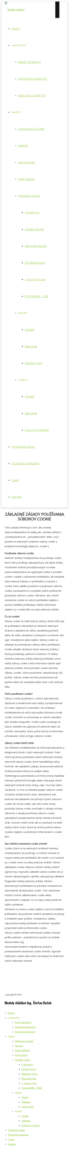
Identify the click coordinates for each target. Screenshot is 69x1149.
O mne (15, 480)
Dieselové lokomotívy (32, 95)
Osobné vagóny (34, 229)
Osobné (29, 329)
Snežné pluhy (33, 363)
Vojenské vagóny (29, 196)
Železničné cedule (23, 446)
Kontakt (16, 497)
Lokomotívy (32, 212)
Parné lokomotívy (29, 62)
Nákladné (31, 346)
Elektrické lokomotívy (32, 78)
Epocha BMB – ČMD (36, 296)
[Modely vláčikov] (15, 9)
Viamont (23, 145)
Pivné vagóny (26, 179)
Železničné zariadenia (25, 463)
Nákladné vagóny (36, 246)
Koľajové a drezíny (37, 430)
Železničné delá (35, 262)
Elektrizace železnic (31, 129)
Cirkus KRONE (26, 162)
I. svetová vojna (35, 279)
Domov (15, 28)
